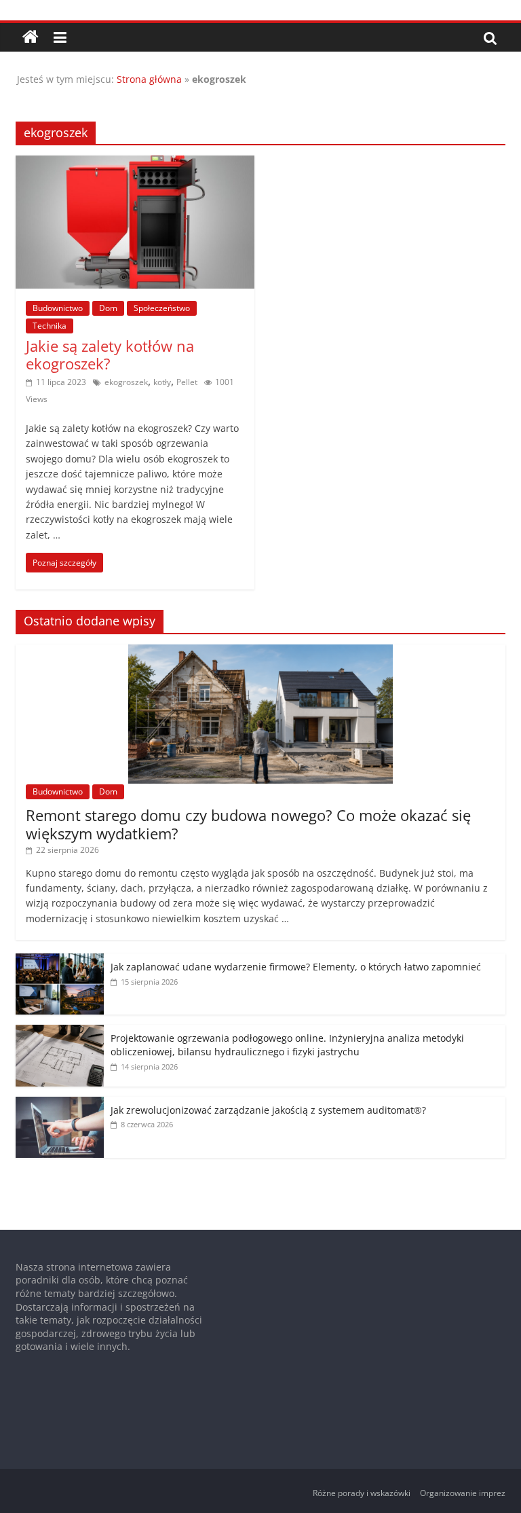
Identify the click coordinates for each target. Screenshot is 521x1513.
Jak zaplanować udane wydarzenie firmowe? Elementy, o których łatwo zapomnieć (296, 966)
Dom (108, 308)
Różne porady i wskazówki (361, 1493)
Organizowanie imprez (462, 1493)
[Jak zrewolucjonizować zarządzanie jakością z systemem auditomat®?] (60, 1103)
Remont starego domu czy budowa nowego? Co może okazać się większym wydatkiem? (248, 824)
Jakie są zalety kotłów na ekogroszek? (110, 354)
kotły (162, 382)
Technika (49, 325)
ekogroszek (126, 382)
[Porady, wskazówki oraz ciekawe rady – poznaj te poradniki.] (30, 37)
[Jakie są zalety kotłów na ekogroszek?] (135, 163)
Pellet (186, 382)
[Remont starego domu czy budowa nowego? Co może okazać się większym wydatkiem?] (260, 651)
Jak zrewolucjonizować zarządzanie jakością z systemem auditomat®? (268, 1110)
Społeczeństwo (162, 308)
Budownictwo (58, 308)
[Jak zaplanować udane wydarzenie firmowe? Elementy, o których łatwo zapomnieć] (60, 960)
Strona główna (149, 79)
